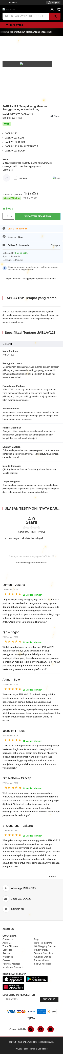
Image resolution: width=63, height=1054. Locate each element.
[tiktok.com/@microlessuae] (50, 1029)
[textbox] (53, 3)
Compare (23, 178)
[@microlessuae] (31, 1029)
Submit (52, 876)
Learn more (8, 170)
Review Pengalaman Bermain (31, 562)
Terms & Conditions (39, 1049)
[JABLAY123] (9, 9)
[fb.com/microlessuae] (40, 1029)
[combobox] (53, 2)
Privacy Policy (21, 1049)
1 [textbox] (7, 216)
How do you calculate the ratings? (25, 538)
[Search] (54, 16)
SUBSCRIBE (49, 999)
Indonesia (12, 2)
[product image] (27, 64)
